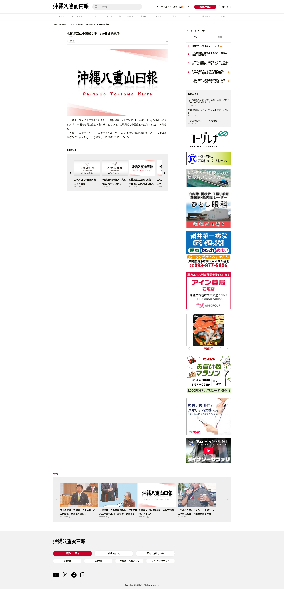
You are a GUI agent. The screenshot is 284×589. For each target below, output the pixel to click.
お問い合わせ (114, 553)
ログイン (225, 7)
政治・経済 (77, 16)
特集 (174, 16)
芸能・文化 (110, 16)
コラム (158, 16)
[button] (70, 172)
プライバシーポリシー (160, 561)
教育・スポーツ (126, 16)
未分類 (71, 24)
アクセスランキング (195, 30)
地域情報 (142, 16)
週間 (220, 37)
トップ (61, 16)
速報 (223, 16)
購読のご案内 (72, 553)
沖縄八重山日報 (59, 24)
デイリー (197, 37)
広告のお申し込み (155, 553)
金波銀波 (206, 16)
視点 (190, 16)
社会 (94, 16)
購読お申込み (205, 7)
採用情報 (98, 561)
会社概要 (67, 561)
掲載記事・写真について (129, 561)
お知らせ (192, 94)
